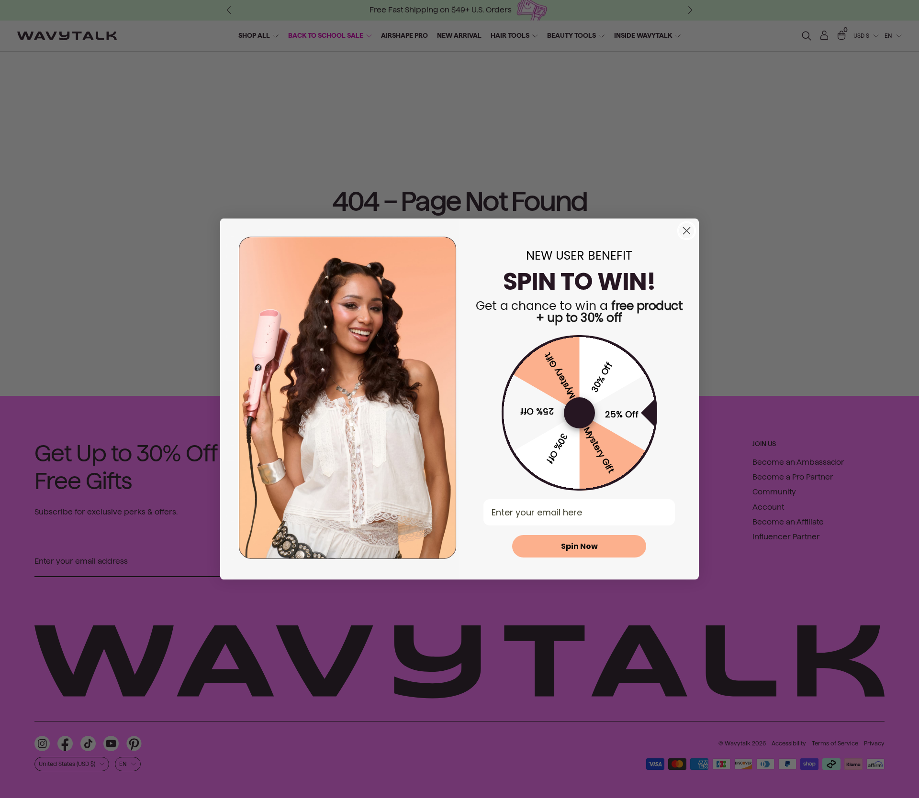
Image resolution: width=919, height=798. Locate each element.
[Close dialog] (686, 230)
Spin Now (579, 546)
